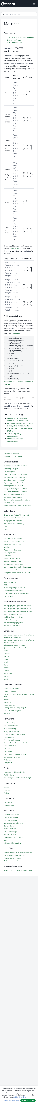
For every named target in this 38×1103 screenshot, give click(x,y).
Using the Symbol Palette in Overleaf (17, 573)
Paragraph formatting (11, 731)
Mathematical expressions (17, 418)
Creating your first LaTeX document (16, 515)
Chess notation (9, 826)
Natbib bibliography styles (13, 617)
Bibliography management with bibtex (17, 606)
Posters (6, 793)
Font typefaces (9, 775)
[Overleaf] (8, 3)
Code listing (8, 751)
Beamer (6, 787)
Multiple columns (10, 746)
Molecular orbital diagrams (13, 823)
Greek (6, 662)
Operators (7, 556)
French (6, 656)
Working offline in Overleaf (13, 486)
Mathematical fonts (11, 570)
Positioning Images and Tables (15, 588)
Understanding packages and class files (18, 852)
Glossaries (7, 702)
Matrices (7, 547)
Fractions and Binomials (12, 550)
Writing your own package (13, 858)
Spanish (7, 679)
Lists (5, 526)
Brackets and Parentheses (17, 421)
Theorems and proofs (11, 815)
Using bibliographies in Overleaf (15, 491)
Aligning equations (10, 553)
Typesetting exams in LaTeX (13, 837)
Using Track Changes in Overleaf (15, 489)
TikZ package (8, 596)
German (7, 659)
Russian (6, 676)
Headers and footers (11, 726)
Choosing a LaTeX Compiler (13, 518)
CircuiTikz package (10, 832)
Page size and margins (12, 740)
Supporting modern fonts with (17, 778)
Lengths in (9, 723)
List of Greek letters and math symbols (17, 567)
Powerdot (7, 790)
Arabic (6, 651)
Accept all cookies (27, 1100)
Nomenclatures (9, 705)
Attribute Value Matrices (12, 843)
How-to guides (9, 503)
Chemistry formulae (11, 817)
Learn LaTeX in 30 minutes (13, 456)
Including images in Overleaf (14, 480)
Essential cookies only (11, 1100)
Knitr (5, 840)
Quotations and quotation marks (15, 648)
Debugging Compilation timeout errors (17, 500)
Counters (7, 749)
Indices (6, 699)
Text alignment (9, 737)
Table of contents (10, 691)
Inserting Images (10, 582)
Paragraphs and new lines (13, 521)
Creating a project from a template (16, 474)
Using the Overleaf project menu (15, 477)
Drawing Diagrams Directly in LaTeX (16, 593)
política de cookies (19, 1097)
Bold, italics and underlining (14, 523)
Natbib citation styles (11, 620)
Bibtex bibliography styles (13, 614)
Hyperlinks (7, 713)
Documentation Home (11, 454)
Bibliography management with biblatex (18, 611)
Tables (6, 585)
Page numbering (10, 729)
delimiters (15, 248)
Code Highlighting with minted (15, 754)
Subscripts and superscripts (14, 541)
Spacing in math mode (12, 558)
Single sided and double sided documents (19, 743)
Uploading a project (11, 469)
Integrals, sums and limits (13, 561)
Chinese (7, 654)
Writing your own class (12, 861)
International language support (15, 645)
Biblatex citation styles (12, 626)
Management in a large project (15, 708)
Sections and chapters (12, 688)
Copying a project (10, 471)
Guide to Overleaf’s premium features (17, 506)
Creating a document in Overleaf (15, 466)
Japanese (7, 668)
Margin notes (8, 763)
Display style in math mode (18, 426)
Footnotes (7, 760)
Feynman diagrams (10, 820)
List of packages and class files (14, 855)
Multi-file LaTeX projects (12, 711)
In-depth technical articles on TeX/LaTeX (18, 870)
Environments (9, 805)
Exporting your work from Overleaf (16, 483)
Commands (8, 802)
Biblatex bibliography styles (13, 623)
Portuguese (8, 673)
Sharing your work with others (14, 494)
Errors (6, 529)
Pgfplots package (10, 834)
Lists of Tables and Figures (13, 591)
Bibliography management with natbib (17, 608)
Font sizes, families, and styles (14, 772)
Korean (6, 671)
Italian (6, 665)
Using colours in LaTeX (12, 757)
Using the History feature (13, 497)
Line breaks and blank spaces (14, 734)
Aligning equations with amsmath (20, 423)
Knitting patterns (10, 829)
